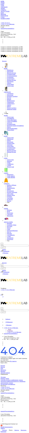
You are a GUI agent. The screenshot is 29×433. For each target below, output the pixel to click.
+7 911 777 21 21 (5, 22)
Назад (9, 329)
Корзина (3, 371)
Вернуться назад (5, 361)
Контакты (3, 370)
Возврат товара (5, 378)
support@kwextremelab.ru (7, 28)
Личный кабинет (5, 372)
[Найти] (4, 247)
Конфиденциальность (7, 427)
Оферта (3, 428)
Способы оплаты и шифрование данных (12, 380)
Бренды (3, 367)
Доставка (3, 377)
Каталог (3, 365)
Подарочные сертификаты (8, 384)
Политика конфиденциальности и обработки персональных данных (13, 382)
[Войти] (1, 293)
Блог (2, 368)
